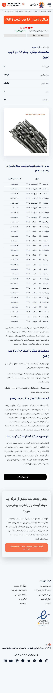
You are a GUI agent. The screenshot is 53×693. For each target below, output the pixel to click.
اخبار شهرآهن (46, 599)
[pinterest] (17, 660)
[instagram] (47, 660)
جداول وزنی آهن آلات (18, 590)
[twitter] (29, 660)
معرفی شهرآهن (45, 586)
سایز (47, 91)
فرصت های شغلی (45, 595)
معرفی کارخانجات (20, 586)
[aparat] (35, 660)
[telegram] (41, 660)
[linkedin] (5, 660)
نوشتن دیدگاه (23, 477)
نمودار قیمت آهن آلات (43, 590)
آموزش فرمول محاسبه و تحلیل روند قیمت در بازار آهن (26, 547)
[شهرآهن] (41, 4)
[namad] (43, 618)
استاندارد (46, 100)
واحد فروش (45, 83)
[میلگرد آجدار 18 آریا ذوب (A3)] (26, 132)
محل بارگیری (45, 75)
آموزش (48, 603)
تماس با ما (22, 599)
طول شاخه (45, 67)
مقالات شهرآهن (20, 595)
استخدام (23, 603)
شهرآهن (34, 5)
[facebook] (23, 660)
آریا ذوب (36, 47)
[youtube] (11, 660)
